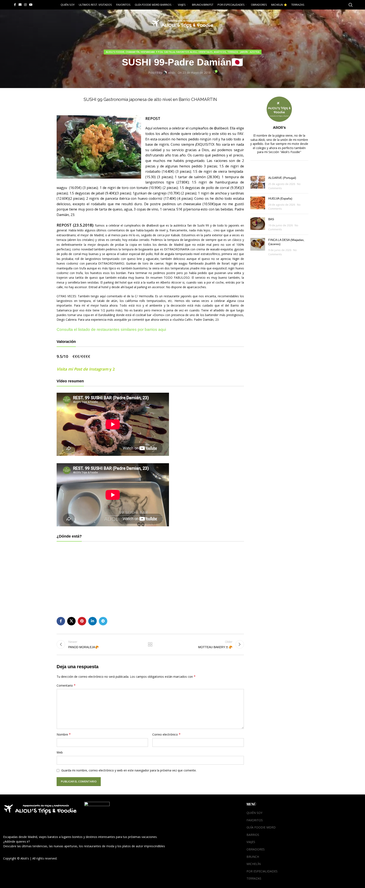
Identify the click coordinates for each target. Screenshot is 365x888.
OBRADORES (256, 849)
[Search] (350, 5)
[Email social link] (20, 5)
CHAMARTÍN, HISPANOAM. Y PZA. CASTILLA (150, 51)
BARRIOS (253, 835)
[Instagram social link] (25, 5)
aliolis (172, 73)
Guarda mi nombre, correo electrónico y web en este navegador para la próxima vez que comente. (128, 770)
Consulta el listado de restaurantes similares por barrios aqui (111, 329)
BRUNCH (253, 857)
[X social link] (71, 621)
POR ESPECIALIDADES (262, 871)
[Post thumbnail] (257, 183)
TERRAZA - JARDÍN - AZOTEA (243, 51)
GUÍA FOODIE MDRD (261, 827)
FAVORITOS (255, 820)
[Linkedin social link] (92, 621)
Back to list (150, 644)
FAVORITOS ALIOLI (186, 51)
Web (60, 752)
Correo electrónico (166, 734)
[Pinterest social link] (82, 621)
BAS (271, 219)
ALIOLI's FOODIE (115, 51)
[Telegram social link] (103, 621)
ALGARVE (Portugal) (282, 177)
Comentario (66, 685)
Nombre (64, 734)
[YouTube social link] (31, 5)
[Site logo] (182, 23)
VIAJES (251, 842)
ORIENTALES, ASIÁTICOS (212, 51)
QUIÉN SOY (254, 813)
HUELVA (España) (280, 198)
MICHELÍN (254, 864)
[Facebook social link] (14, 5)
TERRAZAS (254, 878)
